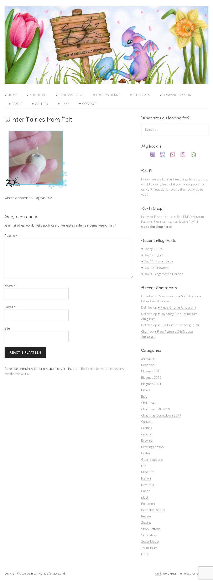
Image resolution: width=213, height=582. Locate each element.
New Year (148, 485)
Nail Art (146, 478)
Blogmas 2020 (151, 377)
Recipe (146, 516)
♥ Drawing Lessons (176, 95)
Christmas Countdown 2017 (161, 415)
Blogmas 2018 (151, 371)
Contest (146, 421)
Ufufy (145, 554)
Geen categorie (152, 459)
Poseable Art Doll (153, 510)
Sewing (146, 522)
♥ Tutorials (140, 95)
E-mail (10, 307)
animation (148, 359)
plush (145, 497)
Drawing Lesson (152, 447)
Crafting (146, 428)
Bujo (144, 396)
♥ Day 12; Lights (152, 255)
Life (143, 466)
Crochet (146, 434)
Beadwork (148, 365)
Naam (10, 286)
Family (158, 573)
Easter (145, 453)
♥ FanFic (15, 104)
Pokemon (148, 503)
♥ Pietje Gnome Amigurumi (177, 307)
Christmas (148, 403)
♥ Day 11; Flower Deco (157, 261)
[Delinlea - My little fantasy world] (106, 80)
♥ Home (11, 95)
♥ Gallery (40, 104)
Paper (145, 491)
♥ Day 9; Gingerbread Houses (162, 274)
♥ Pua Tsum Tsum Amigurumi (178, 325)
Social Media (150, 541)
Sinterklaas (149, 535)
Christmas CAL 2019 (155, 409)
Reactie (11, 235)
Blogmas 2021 (151, 384)
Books (145, 390)
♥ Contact (88, 104)
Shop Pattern (150, 529)
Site (7, 328)
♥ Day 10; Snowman (155, 268)
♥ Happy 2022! (151, 249)
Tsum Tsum (149, 548)
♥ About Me (36, 95)
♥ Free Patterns (107, 95)
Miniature (148, 472)
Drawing (146, 440)
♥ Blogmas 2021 (70, 95)
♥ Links (64, 104)
